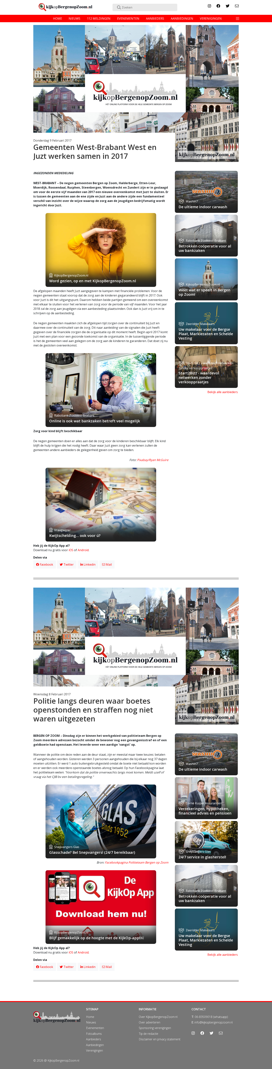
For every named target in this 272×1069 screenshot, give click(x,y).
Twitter (68, 564)
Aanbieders (93, 1039)
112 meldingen (98, 18)
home (57, 18)
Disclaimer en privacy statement (159, 1039)
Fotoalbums (94, 1034)
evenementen (128, 18)
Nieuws (91, 1022)
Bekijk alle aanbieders (222, 392)
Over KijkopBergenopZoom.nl (158, 1017)
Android (83, 550)
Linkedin (89, 564)
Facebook (46, 564)
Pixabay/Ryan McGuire (152, 460)
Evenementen (95, 1028)
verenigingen (211, 18)
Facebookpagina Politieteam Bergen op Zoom (136, 862)
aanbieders (155, 18)
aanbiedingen (182, 18)
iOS (71, 550)
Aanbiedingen (95, 1045)
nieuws (74, 18)
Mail (108, 564)
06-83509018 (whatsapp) (211, 1017)
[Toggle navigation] (238, 18)
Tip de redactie (148, 1034)
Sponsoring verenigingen (155, 1028)
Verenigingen (94, 1050)
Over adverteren (149, 1022)
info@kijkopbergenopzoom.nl (213, 1022)
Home (90, 1017)
